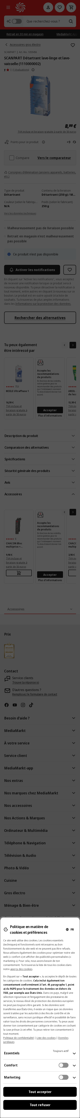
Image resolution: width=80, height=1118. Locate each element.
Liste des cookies (46, 1038)
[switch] (64, 1065)
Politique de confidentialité (18, 1038)
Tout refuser (40, 1105)
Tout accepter (40, 1092)
